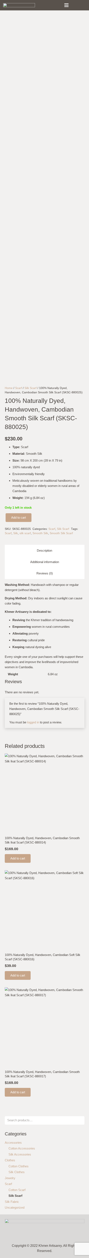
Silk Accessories (19, 1154)
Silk (15, 533)
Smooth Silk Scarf (61, 533)
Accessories (13, 1142)
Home (9, 388)
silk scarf (25, 533)
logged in (33, 722)
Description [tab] (44, 550)
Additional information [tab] (44, 562)
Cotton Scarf (16, 1190)
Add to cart (18, 517)
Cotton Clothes (18, 1166)
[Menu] (66, 5)
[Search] (75, 5)
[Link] (19, 5)
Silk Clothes (16, 1172)
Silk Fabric (12, 1201)
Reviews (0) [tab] (44, 573)
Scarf (18, 388)
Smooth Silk (40, 533)
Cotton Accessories (21, 1148)
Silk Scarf (30, 388)
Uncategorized (14, 1207)
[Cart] (83, 5)
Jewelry (10, 1178)
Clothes (10, 1160)
